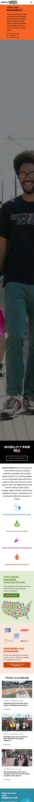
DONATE (12, 35)
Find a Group (11, 595)
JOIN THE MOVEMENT (17, 458)
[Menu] (31, 2)
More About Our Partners (17, 665)
